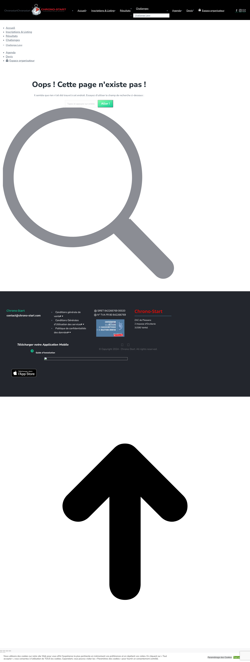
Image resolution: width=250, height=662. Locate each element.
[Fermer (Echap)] (1, 650)
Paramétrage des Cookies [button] (220, 657)
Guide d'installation (45, 352)
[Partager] (4, 650)
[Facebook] (122, 345)
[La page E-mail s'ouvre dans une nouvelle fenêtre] (244, 11)
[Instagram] (128, 345)
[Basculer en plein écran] (7, 650)
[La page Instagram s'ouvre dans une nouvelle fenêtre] (240, 11)
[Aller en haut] (125, 646)
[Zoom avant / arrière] (10, 650)
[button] (21, 23)
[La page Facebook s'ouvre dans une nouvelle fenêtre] (236, 11)
